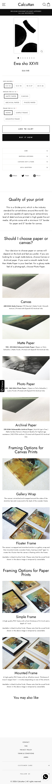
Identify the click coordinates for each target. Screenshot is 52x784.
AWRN (26, 757)
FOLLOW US (25, 774)
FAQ (26, 746)
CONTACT (26, 742)
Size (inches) (7, 81)
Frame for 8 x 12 (9, 108)
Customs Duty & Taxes (26, 162)
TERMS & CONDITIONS (26, 753)
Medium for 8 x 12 (9, 92)
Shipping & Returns (26, 156)
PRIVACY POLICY (26, 750)
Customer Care (25, 765)
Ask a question (26, 167)
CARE (26, 151)
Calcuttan (26, 4)
